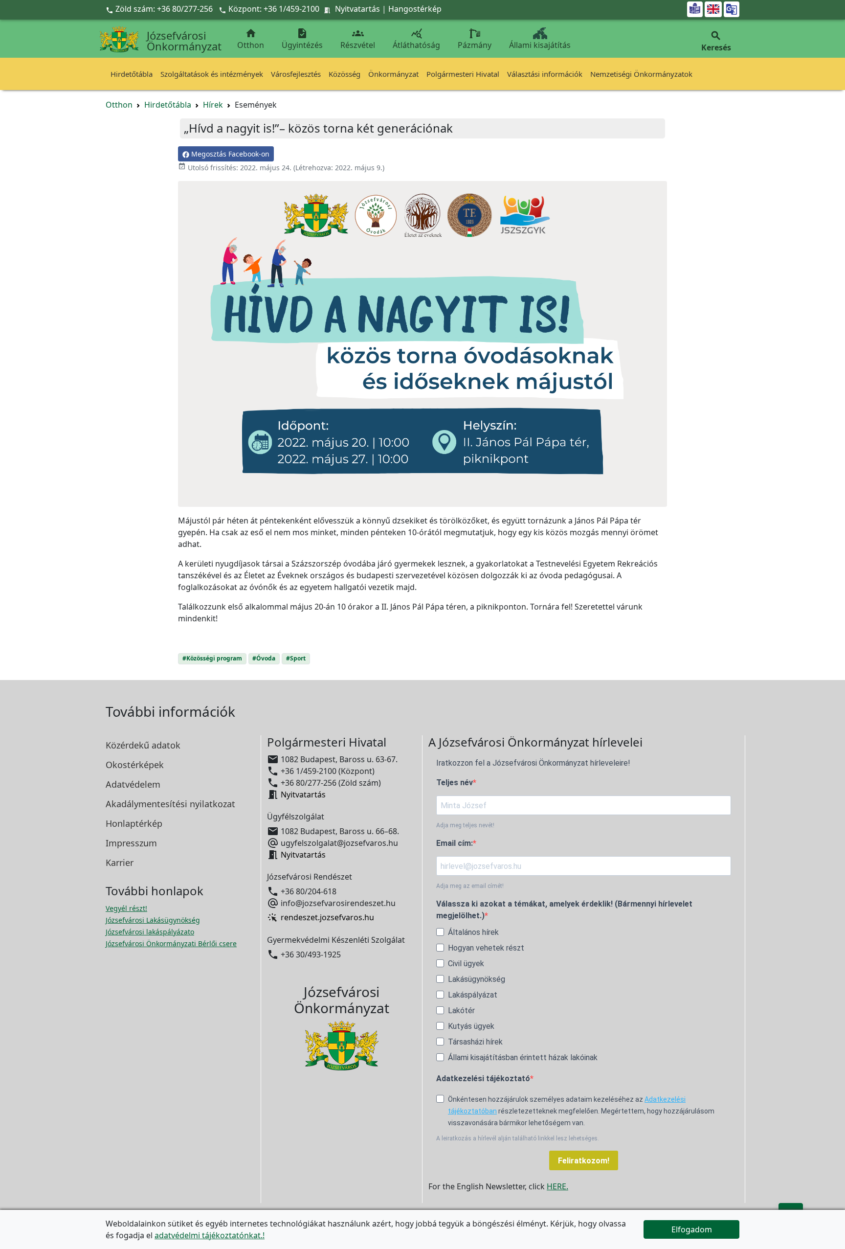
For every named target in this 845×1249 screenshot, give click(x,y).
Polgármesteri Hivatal (462, 74)
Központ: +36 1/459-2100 (273, 8)
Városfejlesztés (296, 74)
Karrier (119, 862)
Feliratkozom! (583, 1160)
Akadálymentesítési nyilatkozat (170, 804)
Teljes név (454, 782)
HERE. (557, 1186)
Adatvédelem (133, 784)
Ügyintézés (302, 38)
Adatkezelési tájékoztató (483, 1078)
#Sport (296, 658)
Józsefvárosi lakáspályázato (150, 931)
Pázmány (474, 45)
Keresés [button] (716, 41)
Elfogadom (691, 1229)
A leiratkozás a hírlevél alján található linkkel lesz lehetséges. (517, 1138)
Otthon (250, 38)
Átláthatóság (416, 38)
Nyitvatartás (357, 8)
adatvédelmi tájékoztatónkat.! (210, 1235)
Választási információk (544, 74)
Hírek (213, 104)
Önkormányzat (393, 74)
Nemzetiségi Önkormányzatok (641, 74)
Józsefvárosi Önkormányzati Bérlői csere (171, 943)
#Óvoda (263, 658)
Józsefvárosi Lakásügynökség (153, 920)
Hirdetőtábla (132, 74)
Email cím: (454, 843)
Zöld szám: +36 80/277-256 (160, 8)
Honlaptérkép (134, 823)
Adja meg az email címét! (470, 886)
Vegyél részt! (126, 908)
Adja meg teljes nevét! (465, 825)
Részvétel (357, 38)
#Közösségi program (212, 658)
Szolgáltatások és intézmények (211, 74)
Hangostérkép (415, 8)
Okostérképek (135, 765)
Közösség (344, 74)
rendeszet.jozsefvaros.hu (327, 917)
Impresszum (131, 843)
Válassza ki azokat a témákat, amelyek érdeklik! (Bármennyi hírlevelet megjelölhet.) (564, 909)
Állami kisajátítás (540, 45)
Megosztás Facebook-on (229, 154)
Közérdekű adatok (143, 745)
